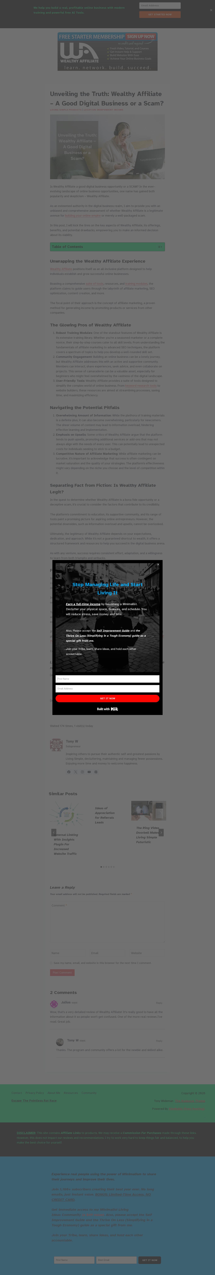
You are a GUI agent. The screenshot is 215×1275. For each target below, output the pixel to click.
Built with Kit (107, 709)
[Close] (158, 564)
